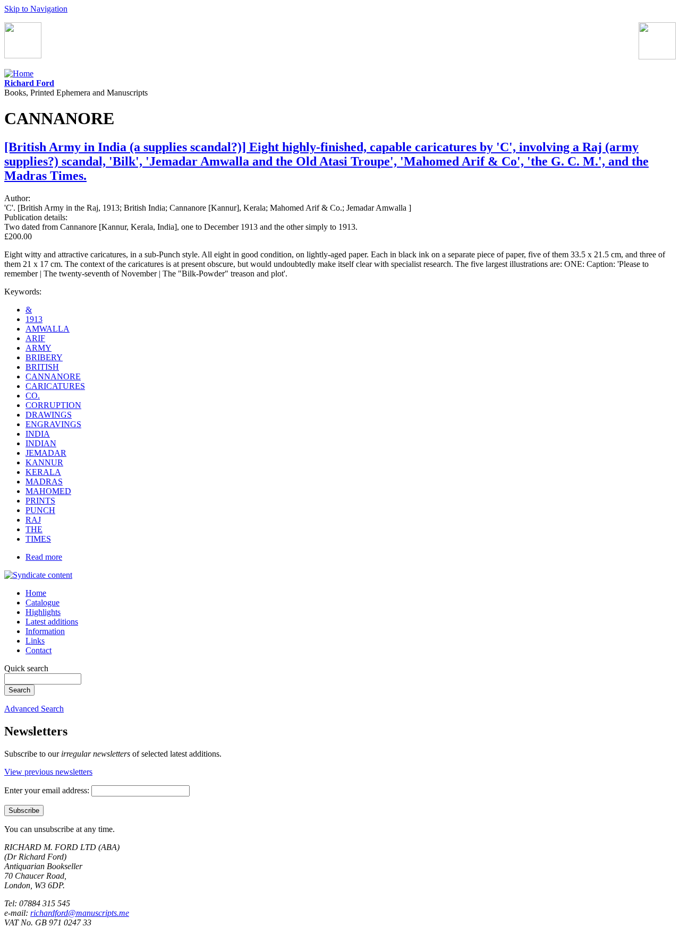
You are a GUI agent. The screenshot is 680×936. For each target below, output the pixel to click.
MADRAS (44, 481)
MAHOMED (48, 491)
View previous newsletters (48, 771)
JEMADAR (46, 452)
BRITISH (42, 366)
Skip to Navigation (35, 8)
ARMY (39, 347)
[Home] (18, 73)
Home (36, 592)
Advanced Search (34, 708)
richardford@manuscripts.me (79, 912)
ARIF (35, 338)
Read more (44, 556)
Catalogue (43, 602)
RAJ (33, 519)
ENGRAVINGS (53, 424)
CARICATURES (55, 386)
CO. (33, 395)
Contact (39, 650)
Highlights (43, 612)
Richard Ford (29, 83)
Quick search (26, 668)
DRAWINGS (49, 414)
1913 (34, 319)
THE (34, 529)
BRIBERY (44, 357)
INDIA (38, 433)
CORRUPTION (53, 405)
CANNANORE (53, 376)
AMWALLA (48, 328)
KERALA (43, 471)
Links (35, 640)
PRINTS (40, 500)
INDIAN (41, 443)
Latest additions (52, 621)
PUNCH (40, 510)
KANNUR (44, 462)
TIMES (38, 538)
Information (45, 631)
